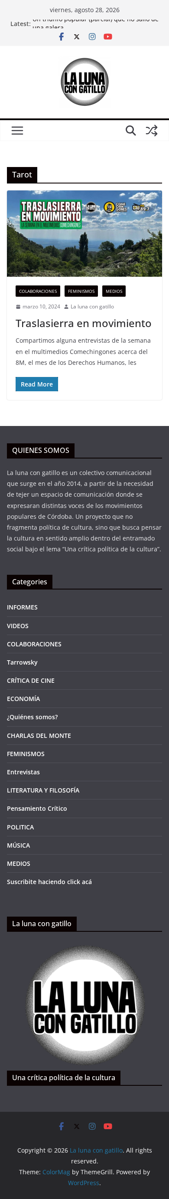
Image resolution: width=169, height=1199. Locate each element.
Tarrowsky (22, 662)
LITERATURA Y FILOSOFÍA (43, 790)
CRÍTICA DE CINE (31, 680)
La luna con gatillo (92, 306)
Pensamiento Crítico (37, 808)
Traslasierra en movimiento (84, 323)
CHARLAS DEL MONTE (39, 735)
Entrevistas (23, 772)
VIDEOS (18, 626)
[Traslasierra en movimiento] (84, 233)
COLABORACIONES (38, 291)
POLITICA (20, 827)
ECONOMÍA (23, 699)
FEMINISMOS (81, 291)
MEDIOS (114, 291)
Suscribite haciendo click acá (49, 882)
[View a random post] (151, 130)
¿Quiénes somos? (32, 717)
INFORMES (22, 607)
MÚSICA (18, 845)
